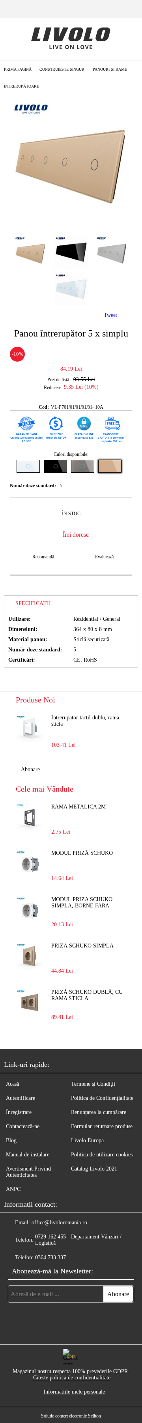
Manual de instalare (27, 1155)
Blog (11, 1140)
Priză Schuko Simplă (82, 946)
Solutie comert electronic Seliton (71, 1416)
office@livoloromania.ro (59, 1222)
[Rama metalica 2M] (29, 817)
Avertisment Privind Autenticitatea (28, 1172)
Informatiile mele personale (74, 1392)
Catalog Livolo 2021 (94, 1169)
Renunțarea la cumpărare (98, 1112)
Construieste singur (61, 69)
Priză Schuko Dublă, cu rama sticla (87, 995)
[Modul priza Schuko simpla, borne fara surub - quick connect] (29, 910)
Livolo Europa (87, 1140)
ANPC (13, 1189)
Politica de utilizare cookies (102, 1155)
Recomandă (43, 557)
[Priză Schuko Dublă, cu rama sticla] (29, 1003)
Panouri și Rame (110, 69)
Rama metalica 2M (78, 807)
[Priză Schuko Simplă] (29, 956)
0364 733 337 (50, 1257)
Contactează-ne (22, 1126)
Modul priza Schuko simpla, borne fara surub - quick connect (85, 903)
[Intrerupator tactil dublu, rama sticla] (29, 728)
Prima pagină (18, 69)
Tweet (110, 315)
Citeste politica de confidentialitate (71, 1378)
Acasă (12, 1084)
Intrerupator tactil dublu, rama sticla (85, 721)
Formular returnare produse (102, 1126)
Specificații (33, 603)
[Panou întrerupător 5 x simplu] (71, 222)
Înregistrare (19, 1112)
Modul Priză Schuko (82, 853)
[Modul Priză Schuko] (29, 864)
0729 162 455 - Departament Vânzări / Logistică (78, 1240)
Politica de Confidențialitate (102, 1098)
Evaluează (104, 557)
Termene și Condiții (93, 1084)
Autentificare (20, 1098)
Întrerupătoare (21, 86)
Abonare (30, 769)
